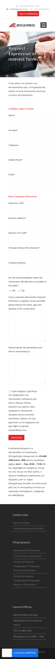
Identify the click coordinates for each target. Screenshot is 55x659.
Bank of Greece (21, 522)
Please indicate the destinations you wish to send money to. (25, 349)
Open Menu (43, 25)
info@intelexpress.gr (19, 9)
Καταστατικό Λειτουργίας (27, 550)
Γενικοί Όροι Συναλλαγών (27, 556)
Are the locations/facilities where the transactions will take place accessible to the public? (27, 281)
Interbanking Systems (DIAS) (28, 528)
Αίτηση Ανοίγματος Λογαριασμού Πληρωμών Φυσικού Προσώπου (26, 566)
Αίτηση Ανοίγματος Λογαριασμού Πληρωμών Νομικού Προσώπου (26, 580)
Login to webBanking (28, 13)
